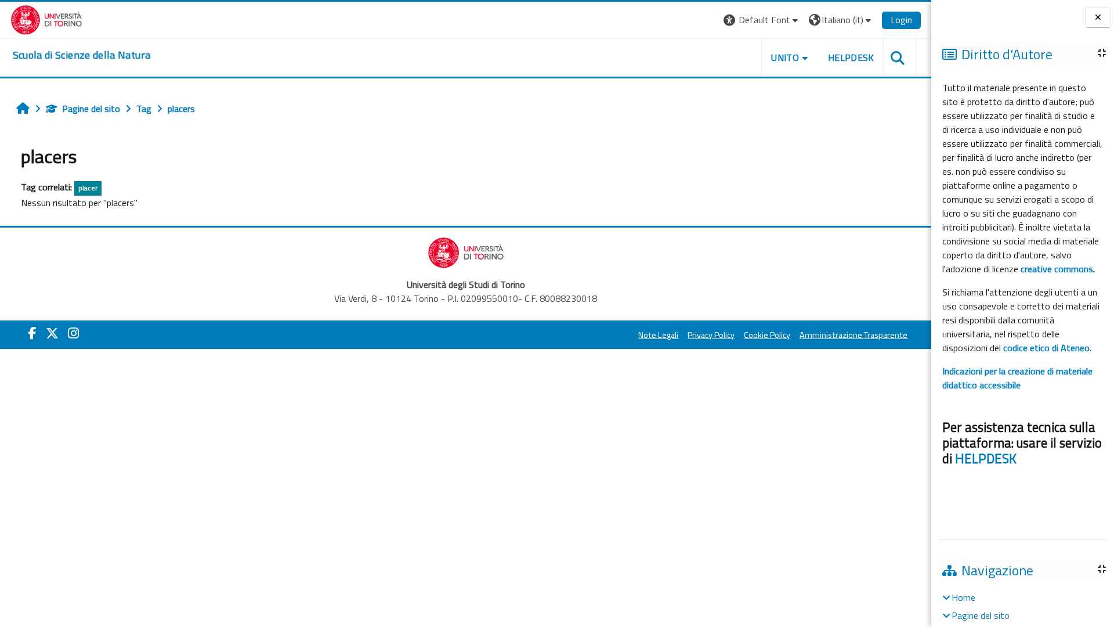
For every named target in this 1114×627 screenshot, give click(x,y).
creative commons (1057, 269)
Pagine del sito (91, 109)
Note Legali (658, 335)
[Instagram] (73, 333)
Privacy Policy (711, 335)
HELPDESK (986, 459)
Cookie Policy (767, 335)
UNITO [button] (785, 57)
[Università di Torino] (46, 19)
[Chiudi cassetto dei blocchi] (1098, 17)
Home (963, 597)
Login (901, 20)
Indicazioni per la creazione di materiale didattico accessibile (1017, 378)
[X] (52, 333)
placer (87, 187)
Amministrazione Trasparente (853, 335)
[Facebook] (32, 333)
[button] (762, 20)
